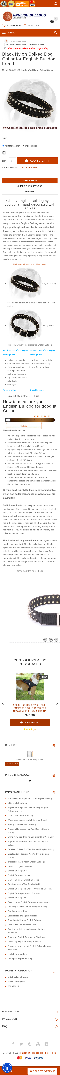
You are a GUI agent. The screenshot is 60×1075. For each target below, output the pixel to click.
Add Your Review (29, 167)
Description (30, 180)
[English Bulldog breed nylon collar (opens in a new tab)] (24, 283)
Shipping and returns (29, 186)
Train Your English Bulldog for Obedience (27, 937)
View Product (32, 723)
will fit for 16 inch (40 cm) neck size (21, 146)
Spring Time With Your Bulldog (22, 824)
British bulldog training (18, 977)
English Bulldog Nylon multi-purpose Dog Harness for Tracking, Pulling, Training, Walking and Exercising (30, 708)
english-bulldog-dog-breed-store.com (38, 1053)
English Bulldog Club (17, 871)
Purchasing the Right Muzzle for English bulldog (30, 798)
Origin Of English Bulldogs (20, 866)
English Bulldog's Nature (19, 875)
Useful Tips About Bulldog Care (22, 925)
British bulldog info (16, 981)
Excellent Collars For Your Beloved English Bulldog (31, 849)
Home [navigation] (6, 41)
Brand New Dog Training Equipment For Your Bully (31, 837)
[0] (52, 22)
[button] (55, 33)
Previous (3, 703)
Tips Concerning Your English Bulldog (25, 884)
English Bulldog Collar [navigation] (18, 41)
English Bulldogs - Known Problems (24, 893)
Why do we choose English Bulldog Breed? (27, 820)
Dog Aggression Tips (17, 911)
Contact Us (33, 25)
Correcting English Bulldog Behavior (24, 941)
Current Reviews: (10, 167)
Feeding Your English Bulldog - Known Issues (29, 902)
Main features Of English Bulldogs (23, 880)
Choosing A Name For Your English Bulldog (27, 906)
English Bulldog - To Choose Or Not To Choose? (30, 889)
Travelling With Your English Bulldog (24, 920)
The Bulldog (13, 986)
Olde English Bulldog (17, 803)
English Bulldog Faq (17, 898)
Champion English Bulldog (20, 958)
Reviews (30, 192)
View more (12, 763)
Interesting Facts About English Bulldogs (26, 862)
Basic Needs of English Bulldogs (22, 916)
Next (57, 703)
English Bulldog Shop (17, 954)
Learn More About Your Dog (20, 815)
